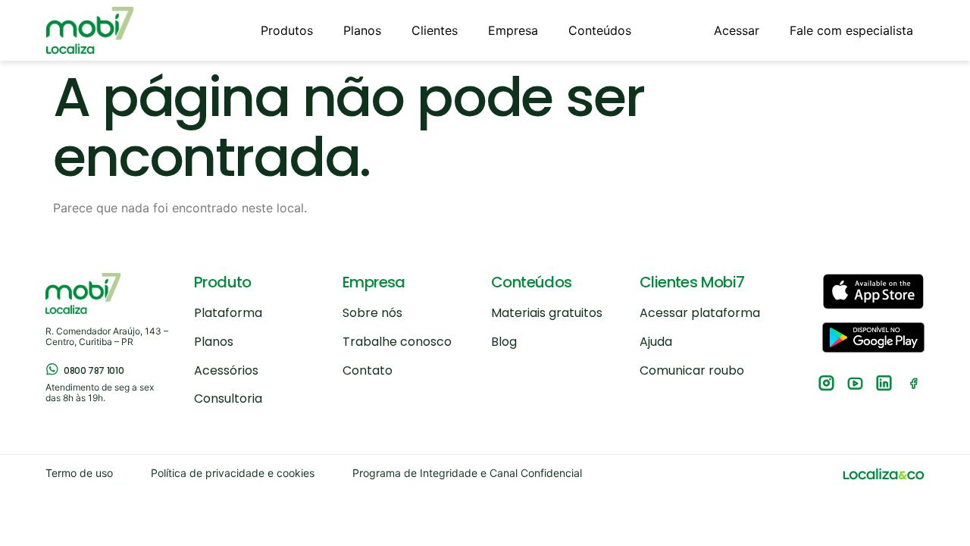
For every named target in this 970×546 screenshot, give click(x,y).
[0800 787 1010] (52, 369)
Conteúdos (599, 30)
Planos (362, 30)
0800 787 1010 (94, 370)
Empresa (513, 30)
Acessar (736, 30)
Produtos (287, 30)
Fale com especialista (851, 30)
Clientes (434, 30)
